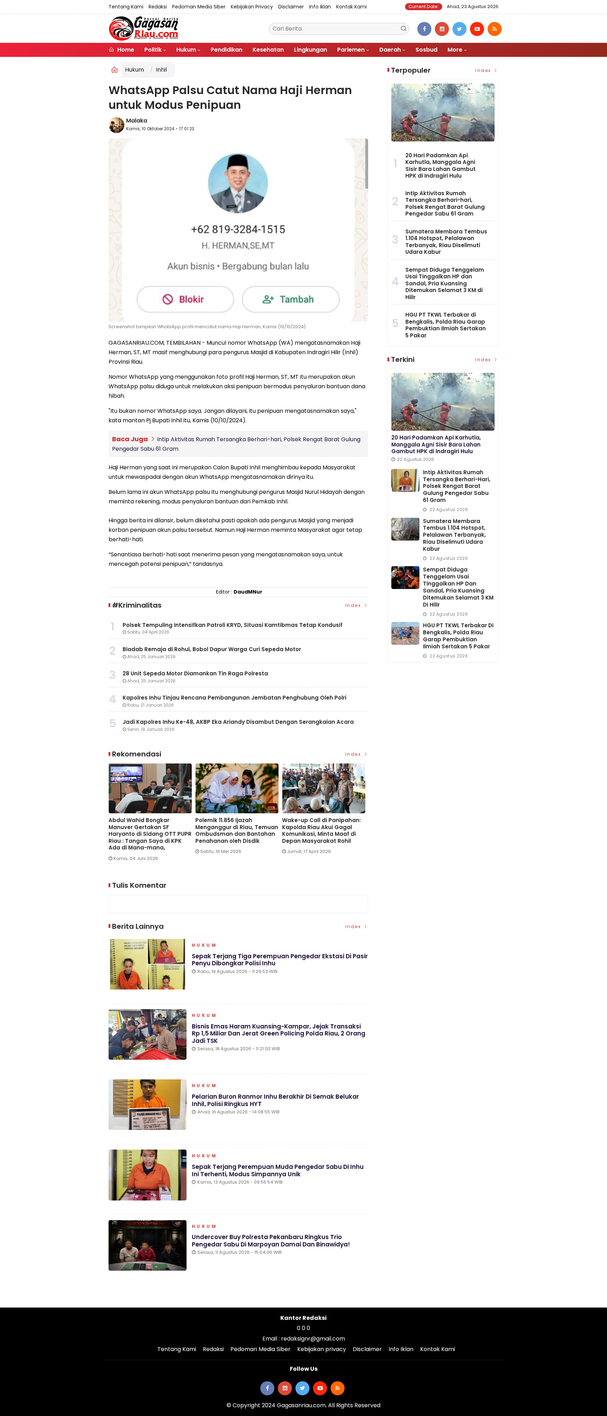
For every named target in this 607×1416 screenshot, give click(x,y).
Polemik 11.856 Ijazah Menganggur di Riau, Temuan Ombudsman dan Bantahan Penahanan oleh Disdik (236, 830)
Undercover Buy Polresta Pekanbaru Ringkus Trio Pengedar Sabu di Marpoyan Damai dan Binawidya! (271, 1240)
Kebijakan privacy (252, 6)
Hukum (186, 50)
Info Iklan (320, 6)
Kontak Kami (351, 6)
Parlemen (351, 50)
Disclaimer (291, 6)
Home (125, 50)
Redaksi (158, 6)
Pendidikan (226, 50)
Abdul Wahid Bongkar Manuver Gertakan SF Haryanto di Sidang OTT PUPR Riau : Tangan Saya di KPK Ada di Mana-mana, (150, 834)
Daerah (390, 50)
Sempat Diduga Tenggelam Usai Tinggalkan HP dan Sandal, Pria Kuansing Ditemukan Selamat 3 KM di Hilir (444, 283)
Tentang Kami (126, 6)
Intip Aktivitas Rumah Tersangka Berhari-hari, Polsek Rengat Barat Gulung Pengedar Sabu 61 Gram (445, 204)
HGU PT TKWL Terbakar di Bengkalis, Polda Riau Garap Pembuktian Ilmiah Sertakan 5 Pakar (445, 325)
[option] (152, 815)
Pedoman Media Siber (199, 6)
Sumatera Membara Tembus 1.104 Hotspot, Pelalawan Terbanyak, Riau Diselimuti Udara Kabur (446, 242)
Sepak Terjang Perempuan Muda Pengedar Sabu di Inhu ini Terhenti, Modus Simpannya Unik (278, 1170)
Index (354, 605)
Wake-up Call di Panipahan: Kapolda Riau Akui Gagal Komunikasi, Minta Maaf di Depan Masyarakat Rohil (321, 830)
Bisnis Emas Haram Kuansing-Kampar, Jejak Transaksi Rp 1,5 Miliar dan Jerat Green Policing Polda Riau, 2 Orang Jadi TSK (278, 1033)
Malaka (136, 121)
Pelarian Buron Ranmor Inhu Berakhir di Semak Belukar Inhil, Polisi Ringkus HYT (275, 1100)
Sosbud (426, 50)
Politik (153, 50)
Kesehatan (268, 50)
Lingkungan (310, 50)
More (455, 50)
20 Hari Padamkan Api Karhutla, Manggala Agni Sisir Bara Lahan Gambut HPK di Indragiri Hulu (440, 166)
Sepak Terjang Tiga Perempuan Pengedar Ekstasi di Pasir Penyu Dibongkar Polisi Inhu (280, 959)
